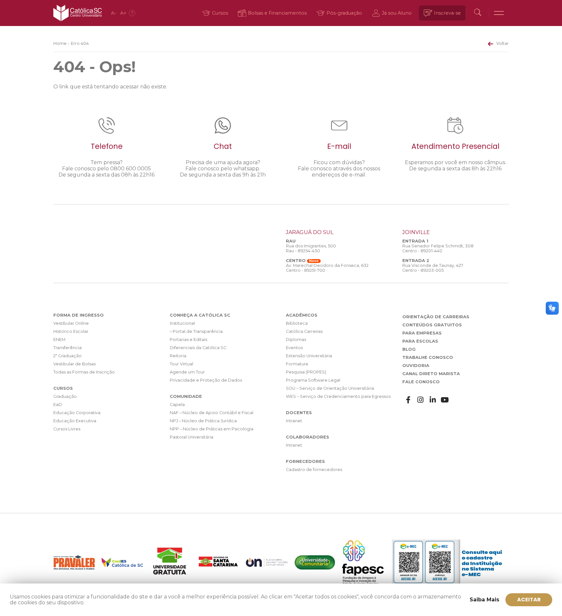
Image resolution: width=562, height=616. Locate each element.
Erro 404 (80, 43)
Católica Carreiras (304, 331)
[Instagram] (420, 400)
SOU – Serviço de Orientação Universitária (330, 388)
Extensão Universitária (309, 355)
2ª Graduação (67, 355)
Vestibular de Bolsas (74, 363)
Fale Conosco (421, 381)
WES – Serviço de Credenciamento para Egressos (338, 396)
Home (60, 43)
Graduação (65, 396)
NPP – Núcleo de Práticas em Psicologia (211, 428)
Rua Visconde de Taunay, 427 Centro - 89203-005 (432, 268)
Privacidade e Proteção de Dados (206, 380)
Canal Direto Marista (431, 373)
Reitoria (178, 355)
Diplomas (296, 339)
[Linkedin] (432, 400)
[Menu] (499, 13)
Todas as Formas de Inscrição (84, 372)
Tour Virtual (181, 363)
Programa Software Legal (313, 380)
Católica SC (77, 13)
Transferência (67, 347)
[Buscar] (477, 13)
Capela (177, 404)
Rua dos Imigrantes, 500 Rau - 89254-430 (311, 248)
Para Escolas (420, 341)
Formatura (297, 363)
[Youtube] (444, 400)
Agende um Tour (187, 372)
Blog (409, 349)
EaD (57, 404)
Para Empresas (422, 333)
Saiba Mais (484, 599)
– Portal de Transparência (196, 331)
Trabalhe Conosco (427, 357)
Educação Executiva (74, 420)
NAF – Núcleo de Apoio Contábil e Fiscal (211, 412)
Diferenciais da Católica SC (198, 347)
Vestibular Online (71, 323)
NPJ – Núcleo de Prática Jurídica (203, 420)
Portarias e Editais (188, 339)
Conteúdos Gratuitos (432, 324)
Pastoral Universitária (191, 437)
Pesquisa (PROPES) (306, 372)
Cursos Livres (66, 428)
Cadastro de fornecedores (314, 469)
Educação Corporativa (76, 412)
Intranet (294, 420)
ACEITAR (529, 599)
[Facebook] (408, 400)
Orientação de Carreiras (435, 316)
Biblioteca (297, 323)
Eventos (294, 347)
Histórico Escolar (70, 331)
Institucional (182, 323)
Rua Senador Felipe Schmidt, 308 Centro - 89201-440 (438, 248)
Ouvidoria (415, 365)
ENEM (59, 339)
